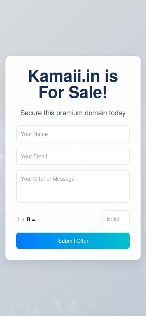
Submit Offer (73, 240)
